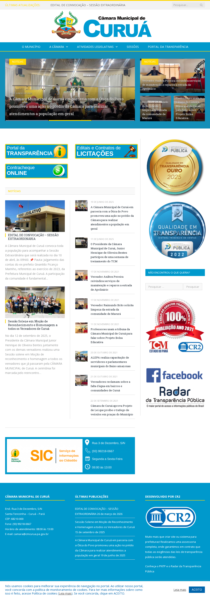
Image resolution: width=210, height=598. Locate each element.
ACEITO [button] (197, 589)
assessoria (189, 542)
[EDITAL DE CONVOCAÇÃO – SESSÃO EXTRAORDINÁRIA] (35, 216)
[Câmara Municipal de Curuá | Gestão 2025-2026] (105, 25)
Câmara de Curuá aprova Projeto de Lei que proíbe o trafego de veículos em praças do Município (112, 410)
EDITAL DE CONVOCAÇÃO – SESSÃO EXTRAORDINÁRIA (33, 237)
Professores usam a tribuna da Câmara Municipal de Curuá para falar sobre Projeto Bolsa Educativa (189, 108)
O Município (31, 47)
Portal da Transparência (168, 47)
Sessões (133, 47)
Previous (12, 87)
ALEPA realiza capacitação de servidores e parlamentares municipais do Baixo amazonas (111, 362)
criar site (170, 536)
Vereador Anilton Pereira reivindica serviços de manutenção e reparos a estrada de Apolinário (171, 85)
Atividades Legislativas (95, 47)
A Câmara (56, 47)
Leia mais (65, 593)
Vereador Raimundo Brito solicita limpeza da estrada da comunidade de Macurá (155, 110)
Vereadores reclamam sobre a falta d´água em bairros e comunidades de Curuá (110, 386)
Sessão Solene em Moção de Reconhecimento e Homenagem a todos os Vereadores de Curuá (92, 5)
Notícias (17, 61)
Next (127, 87)
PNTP (162, 566)
